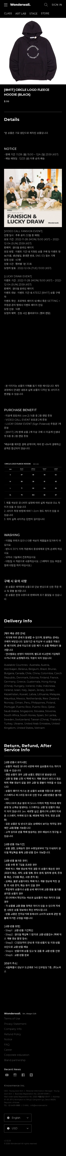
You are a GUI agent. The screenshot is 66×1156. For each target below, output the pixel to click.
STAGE (33, 13)
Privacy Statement (15, 1024)
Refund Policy (12, 1034)
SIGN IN (57, 4)
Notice (8, 1039)
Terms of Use (12, 1018)
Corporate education (16, 1055)
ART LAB (20, 13)
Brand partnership (15, 1060)
